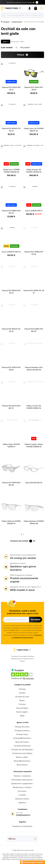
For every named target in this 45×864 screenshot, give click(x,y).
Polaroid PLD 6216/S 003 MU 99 (33, 330)
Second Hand (22, 708)
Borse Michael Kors (22, 761)
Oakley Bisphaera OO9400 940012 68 (34, 522)
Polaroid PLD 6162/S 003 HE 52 (11, 291)
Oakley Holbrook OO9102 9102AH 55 (11, 522)
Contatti (22, 795)
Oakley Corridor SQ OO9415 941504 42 (33, 407)
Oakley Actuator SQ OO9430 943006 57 (33, 170)
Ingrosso (22, 802)
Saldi (22, 715)
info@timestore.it (23, 815)
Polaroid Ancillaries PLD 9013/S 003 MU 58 (33, 368)
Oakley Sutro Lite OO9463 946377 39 (34, 129)
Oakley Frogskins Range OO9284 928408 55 (34, 445)
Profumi (22, 704)
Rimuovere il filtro (17, 42)
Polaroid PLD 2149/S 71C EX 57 (34, 291)
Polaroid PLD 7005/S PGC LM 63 (11, 368)
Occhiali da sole (17, 22)
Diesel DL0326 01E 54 (33, 482)
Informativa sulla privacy (22, 779)
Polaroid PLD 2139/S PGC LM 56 (33, 88)
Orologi (22, 689)
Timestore (6, 22)
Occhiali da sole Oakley (22, 753)
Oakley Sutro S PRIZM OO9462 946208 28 (11, 170)
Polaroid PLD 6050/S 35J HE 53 (11, 129)
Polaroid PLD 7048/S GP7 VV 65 (33, 253)
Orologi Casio (22, 734)
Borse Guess (22, 764)
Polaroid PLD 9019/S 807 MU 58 (11, 483)
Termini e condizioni (22, 776)
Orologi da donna (22, 730)
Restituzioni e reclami (22, 787)
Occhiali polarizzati (22, 745)
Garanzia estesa (22, 798)
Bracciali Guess (21, 742)
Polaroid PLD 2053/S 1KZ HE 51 (11, 88)
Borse (22, 700)
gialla (5, 41)
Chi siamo (22, 791)
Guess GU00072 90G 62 (11, 252)
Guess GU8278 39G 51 (33, 210)
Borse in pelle (22, 757)
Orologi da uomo (22, 726)
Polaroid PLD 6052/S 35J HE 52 (11, 330)
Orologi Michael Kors (22, 738)
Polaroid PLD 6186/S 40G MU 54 (11, 211)
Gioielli (22, 692)
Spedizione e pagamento (22, 783)
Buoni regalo (22, 711)
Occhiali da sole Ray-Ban (22, 749)
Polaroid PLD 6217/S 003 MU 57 (11, 407)
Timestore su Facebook (22, 826)
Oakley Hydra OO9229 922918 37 (11, 445)
